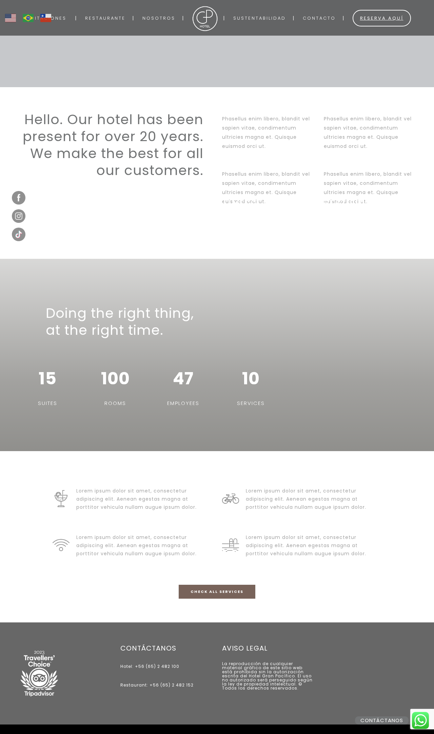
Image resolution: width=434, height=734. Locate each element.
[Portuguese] (31, 14)
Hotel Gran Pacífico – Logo (205, 19)
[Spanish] (49, 14)
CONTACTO (319, 18)
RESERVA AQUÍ (381, 18)
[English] (14, 14)
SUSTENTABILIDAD (259, 18)
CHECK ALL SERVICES (217, 591)
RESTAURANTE (105, 18)
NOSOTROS (158, 18)
